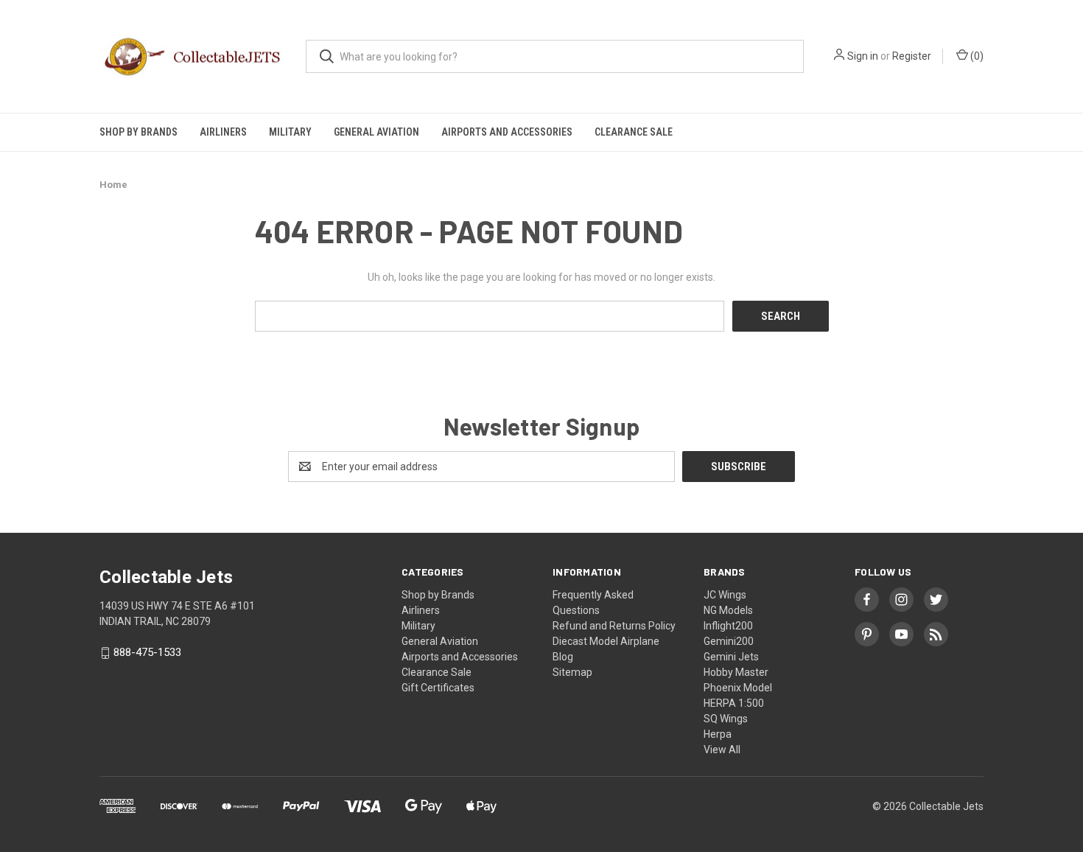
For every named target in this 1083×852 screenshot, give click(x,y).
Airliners (223, 132)
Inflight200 (728, 626)
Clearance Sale (634, 132)
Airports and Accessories (506, 132)
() (976, 56)
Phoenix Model (738, 688)
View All (722, 749)
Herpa (718, 734)
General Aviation (376, 132)
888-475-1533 (147, 653)
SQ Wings (726, 718)
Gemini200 (729, 641)
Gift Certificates (438, 688)
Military (290, 132)
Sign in (862, 56)
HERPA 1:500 (734, 703)
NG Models (728, 610)
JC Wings (725, 595)
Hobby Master (736, 672)
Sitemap (572, 672)
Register (911, 56)
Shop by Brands (138, 132)
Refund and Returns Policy (614, 626)
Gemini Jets (731, 657)
